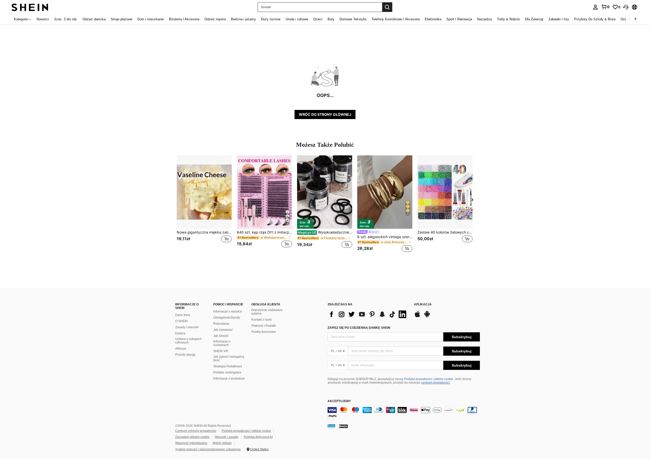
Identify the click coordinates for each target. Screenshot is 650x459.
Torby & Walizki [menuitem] (508, 19)
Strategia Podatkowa (227, 366)
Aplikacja (423, 304)
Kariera (180, 333)
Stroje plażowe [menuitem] (121, 19)
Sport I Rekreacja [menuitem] (459, 19)
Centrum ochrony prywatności (195, 431)
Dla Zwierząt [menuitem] (534, 19)
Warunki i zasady (226, 437)
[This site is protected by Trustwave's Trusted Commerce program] (331, 426)
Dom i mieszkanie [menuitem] (150, 19)
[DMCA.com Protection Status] (343, 426)
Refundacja (221, 323)
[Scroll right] (635, 19)
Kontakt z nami (261, 319)
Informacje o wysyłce (227, 311)
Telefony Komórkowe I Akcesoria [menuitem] (395, 19)
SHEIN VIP (220, 351)
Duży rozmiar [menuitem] (271, 19)
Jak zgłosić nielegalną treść (228, 358)
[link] (605, 7)
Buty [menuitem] (331, 19)
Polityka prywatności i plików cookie (428, 379)
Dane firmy (182, 315)
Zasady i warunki (187, 327)
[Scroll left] (629, 19)
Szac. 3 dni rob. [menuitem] (65, 19)
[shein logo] (29, 7)
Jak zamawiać (223, 330)
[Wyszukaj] (387, 7)
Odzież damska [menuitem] (94, 19)
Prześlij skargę (185, 354)
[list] (368, 314)
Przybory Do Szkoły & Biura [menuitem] (594, 19)
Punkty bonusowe (263, 332)
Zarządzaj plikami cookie (192, 437)
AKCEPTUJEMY (339, 401)
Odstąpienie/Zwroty (226, 317)
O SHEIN (181, 321)
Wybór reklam (222, 443)
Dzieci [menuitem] (317, 19)
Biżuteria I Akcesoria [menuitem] (184, 19)
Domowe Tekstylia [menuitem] (352, 19)
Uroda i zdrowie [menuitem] (297, 19)
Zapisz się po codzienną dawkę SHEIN (359, 328)
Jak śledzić (221, 336)
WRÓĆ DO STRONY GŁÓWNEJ (325, 114)
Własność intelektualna (191, 443)
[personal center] (595, 7)
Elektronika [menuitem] (433, 19)
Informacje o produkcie (229, 378)
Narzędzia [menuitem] (484, 19)
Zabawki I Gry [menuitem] (558, 19)
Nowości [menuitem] (43, 19)
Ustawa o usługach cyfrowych (188, 340)
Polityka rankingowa (227, 372)
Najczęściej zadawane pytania (267, 311)
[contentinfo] (404, 413)
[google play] (427, 316)
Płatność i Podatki (263, 325)
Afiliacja (180, 348)
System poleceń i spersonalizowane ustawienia (208, 449)
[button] (626, 7)
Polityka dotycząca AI (258, 437)
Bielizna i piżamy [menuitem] (243, 19)
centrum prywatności (435, 382)
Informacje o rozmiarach (221, 343)
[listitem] (204, 204)
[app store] (417, 316)
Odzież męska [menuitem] (215, 19)
